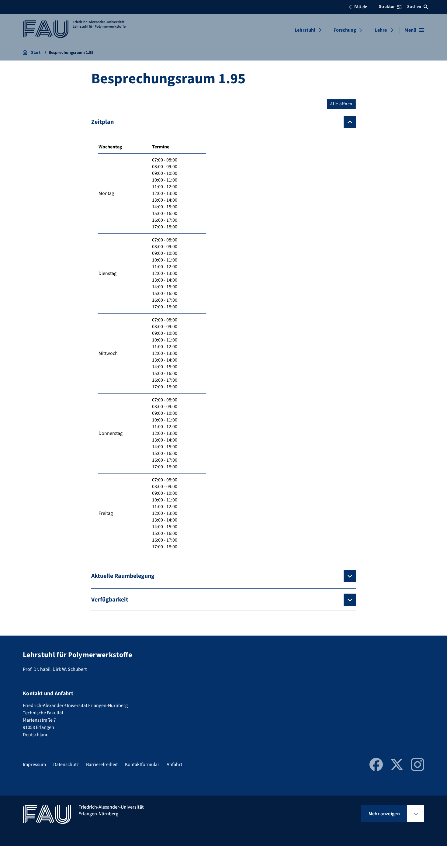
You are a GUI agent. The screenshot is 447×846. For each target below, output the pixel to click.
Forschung (345, 30)
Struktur (387, 7)
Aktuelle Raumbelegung (122, 576)
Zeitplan (102, 122)
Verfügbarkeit (109, 599)
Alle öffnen (341, 104)
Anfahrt (174, 764)
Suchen (414, 7)
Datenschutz (66, 764)
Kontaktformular (142, 764)
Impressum (34, 764)
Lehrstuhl (305, 30)
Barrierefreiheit (102, 764)
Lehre (381, 30)
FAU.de (360, 7)
